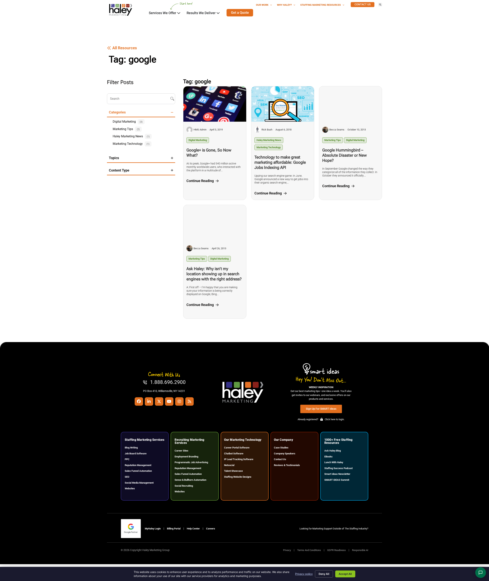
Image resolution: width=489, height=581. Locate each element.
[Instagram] (179, 401)
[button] (380, 4)
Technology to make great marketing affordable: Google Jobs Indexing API (280, 162)
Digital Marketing (198, 140)
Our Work (262, 4)
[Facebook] (139, 401)
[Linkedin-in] (149, 401)
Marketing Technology (269, 147)
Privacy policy (304, 573)
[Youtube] (169, 401)
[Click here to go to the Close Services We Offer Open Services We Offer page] (179, 13)
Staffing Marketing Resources (320, 4)
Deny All (324, 573)
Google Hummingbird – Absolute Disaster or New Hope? (344, 155)
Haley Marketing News (269, 140)
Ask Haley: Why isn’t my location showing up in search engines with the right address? (214, 273)
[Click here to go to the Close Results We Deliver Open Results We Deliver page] (218, 13)
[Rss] (189, 401)
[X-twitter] (159, 401)
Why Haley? (284, 4)
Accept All (345, 573)
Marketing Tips (332, 140)
